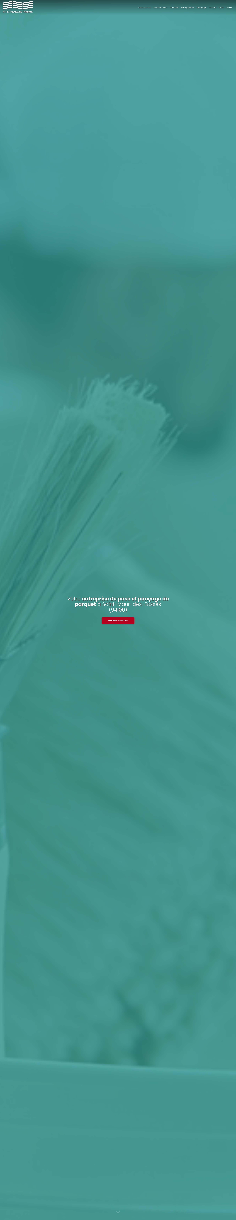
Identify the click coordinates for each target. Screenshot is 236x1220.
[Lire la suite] (118, 1212)
